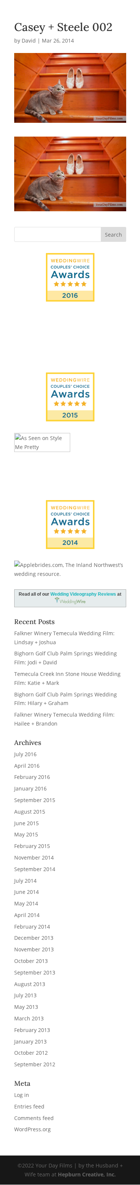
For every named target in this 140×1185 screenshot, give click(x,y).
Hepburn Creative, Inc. (87, 1174)
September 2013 (34, 972)
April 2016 (27, 765)
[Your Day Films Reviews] (70, 277)
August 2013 (29, 984)
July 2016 (25, 754)
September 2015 (34, 800)
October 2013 (31, 960)
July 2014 (25, 880)
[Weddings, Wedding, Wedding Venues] (70, 322)
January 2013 (30, 1041)
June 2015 (26, 823)
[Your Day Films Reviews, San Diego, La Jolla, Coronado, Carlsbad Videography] (70, 346)
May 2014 (26, 903)
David (29, 40)
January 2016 (30, 788)
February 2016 (32, 776)
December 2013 (33, 937)
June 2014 (26, 891)
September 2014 (34, 869)
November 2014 (34, 857)
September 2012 (34, 1064)
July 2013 (25, 995)
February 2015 (32, 845)
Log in (21, 1094)
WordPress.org (32, 1129)
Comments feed (34, 1118)
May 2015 (26, 834)
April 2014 (27, 915)
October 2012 (31, 1052)
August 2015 (29, 811)
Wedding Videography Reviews (83, 594)
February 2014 (32, 926)
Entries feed (29, 1106)
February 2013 (32, 1029)
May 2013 (26, 1006)
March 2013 (29, 1018)
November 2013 (34, 949)
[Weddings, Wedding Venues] (70, 506)
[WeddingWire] (70, 378)
